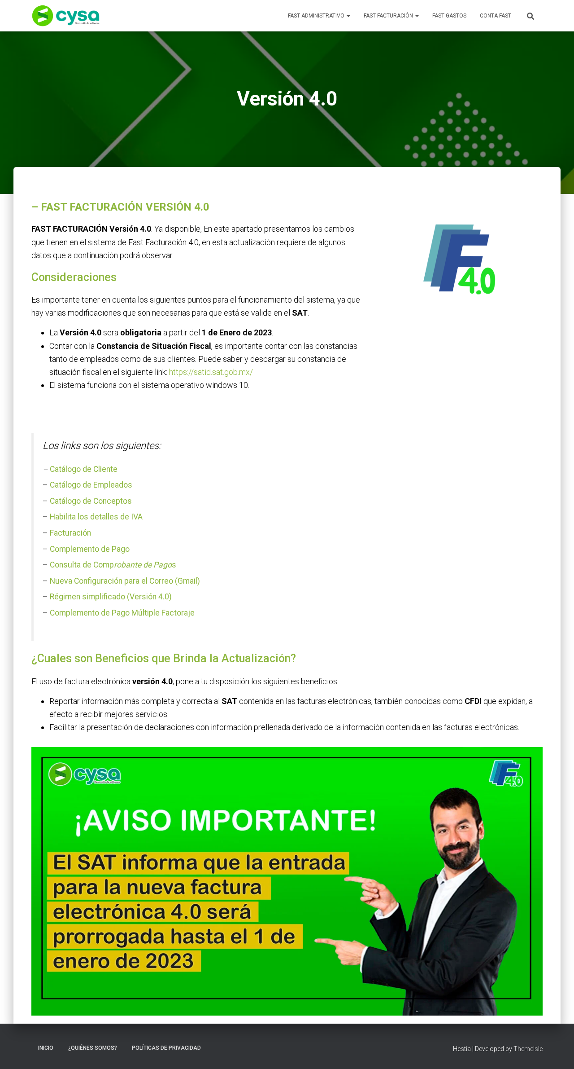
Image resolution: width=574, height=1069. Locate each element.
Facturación (70, 532)
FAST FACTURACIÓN (389, 16)
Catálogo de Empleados (91, 484)
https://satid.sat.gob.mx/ (211, 372)
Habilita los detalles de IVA (96, 516)
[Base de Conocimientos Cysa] (66, 15)
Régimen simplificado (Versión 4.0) (111, 596)
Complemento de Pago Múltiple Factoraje (122, 612)
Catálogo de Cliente (83, 469)
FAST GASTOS (449, 16)
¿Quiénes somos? (92, 1048)
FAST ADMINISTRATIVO (317, 16)
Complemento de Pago (90, 549)
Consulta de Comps (113, 564)
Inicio (45, 1048)
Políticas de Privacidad (166, 1048)
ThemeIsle (528, 1048)
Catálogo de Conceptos (90, 501)
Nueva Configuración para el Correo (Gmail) (125, 580)
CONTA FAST (495, 16)
